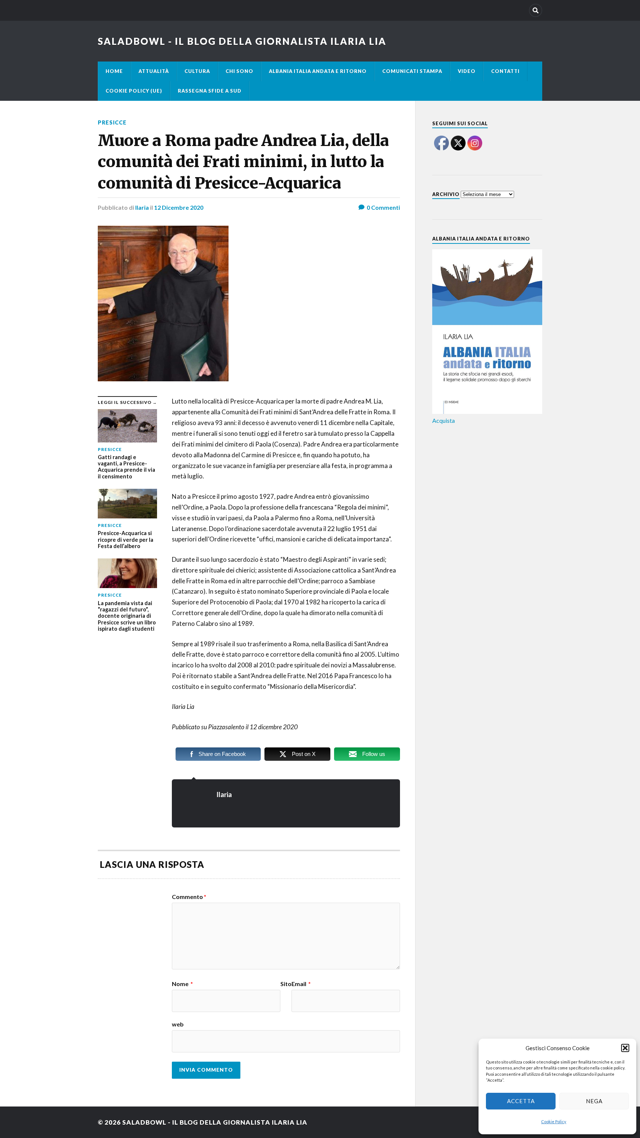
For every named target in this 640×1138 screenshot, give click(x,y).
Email (301, 984)
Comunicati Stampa (412, 71)
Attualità (154, 71)
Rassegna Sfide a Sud (209, 91)
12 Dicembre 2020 (178, 207)
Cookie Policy (553, 1121)
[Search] (535, 10)
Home (114, 71)
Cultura (197, 71)
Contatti (505, 71)
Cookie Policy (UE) (134, 91)
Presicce (112, 122)
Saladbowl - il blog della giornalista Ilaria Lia (242, 41)
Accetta (521, 1101)
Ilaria (142, 207)
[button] (625, 1048)
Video (467, 71)
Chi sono (239, 71)
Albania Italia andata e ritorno (318, 71)
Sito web (231, 1004)
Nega (594, 1101)
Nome (182, 984)
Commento (189, 897)
